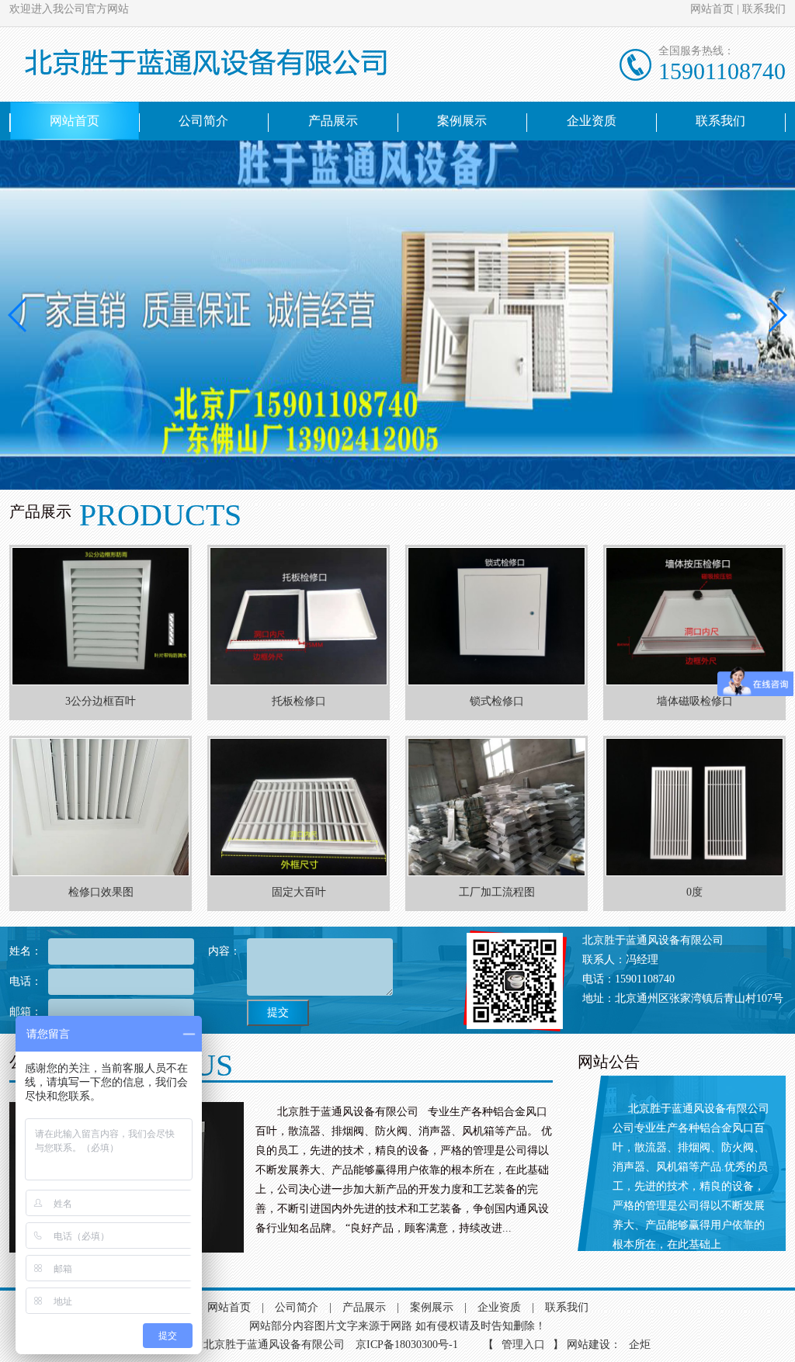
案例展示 (462, 120)
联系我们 (764, 9)
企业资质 (591, 120)
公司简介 (203, 120)
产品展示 (333, 120)
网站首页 (712, 9)
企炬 (640, 1344)
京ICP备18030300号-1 (408, 1344)
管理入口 (523, 1344)
